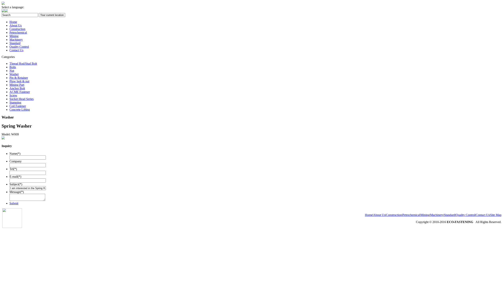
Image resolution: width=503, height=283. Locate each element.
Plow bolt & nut (19, 81)
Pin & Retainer (18, 77)
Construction (17, 29)
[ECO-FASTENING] (3, 3)
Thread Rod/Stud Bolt (23, 63)
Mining (13, 36)
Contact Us (16, 50)
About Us (15, 25)
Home (13, 22)
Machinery (16, 39)
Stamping (15, 102)
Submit (13, 203)
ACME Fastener (19, 92)
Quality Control (19, 46)
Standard (14, 43)
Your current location (52, 15)
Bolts (12, 67)
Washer (14, 74)
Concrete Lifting (19, 109)
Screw (13, 95)
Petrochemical (18, 32)
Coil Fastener (17, 106)
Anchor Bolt (17, 88)
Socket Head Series (21, 99)
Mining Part (16, 84)
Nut (11, 70)
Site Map (495, 215)
